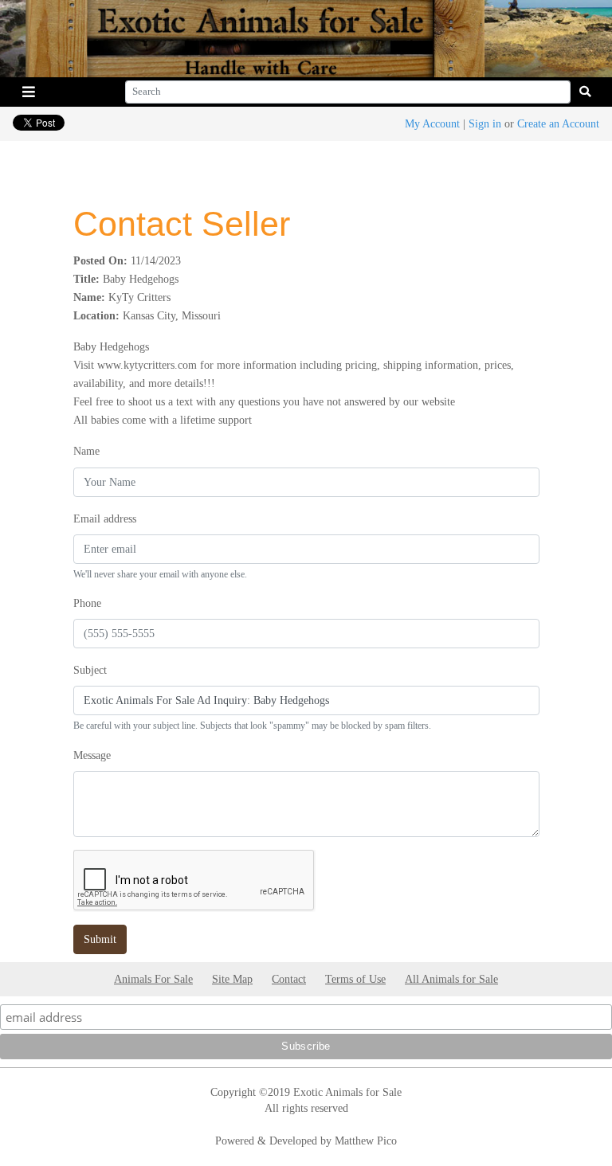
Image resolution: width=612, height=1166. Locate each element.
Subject (90, 669)
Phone (87, 603)
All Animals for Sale (451, 978)
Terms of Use (355, 978)
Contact (289, 978)
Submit (100, 939)
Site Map (232, 978)
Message (92, 755)
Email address (104, 518)
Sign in (485, 123)
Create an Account (558, 123)
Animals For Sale (153, 978)
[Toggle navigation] (29, 92)
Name (86, 450)
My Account (432, 123)
